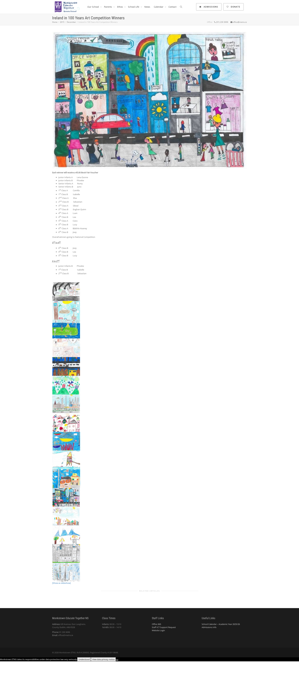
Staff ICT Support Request (164, 627)
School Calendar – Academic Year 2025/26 (221, 624)
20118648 (113, 652)
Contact (172, 6)
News (147, 6)
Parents (108, 6)
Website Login (158, 630)
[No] (117, 660)
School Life (134, 6)
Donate (235, 6)
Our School (93, 6)
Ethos (120, 6)
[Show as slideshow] (61, 583)
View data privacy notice (103, 659)
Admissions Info (209, 627)
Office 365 (156, 624)
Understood (84, 659)
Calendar (159, 6)
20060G (85, 652)
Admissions (210, 6)
